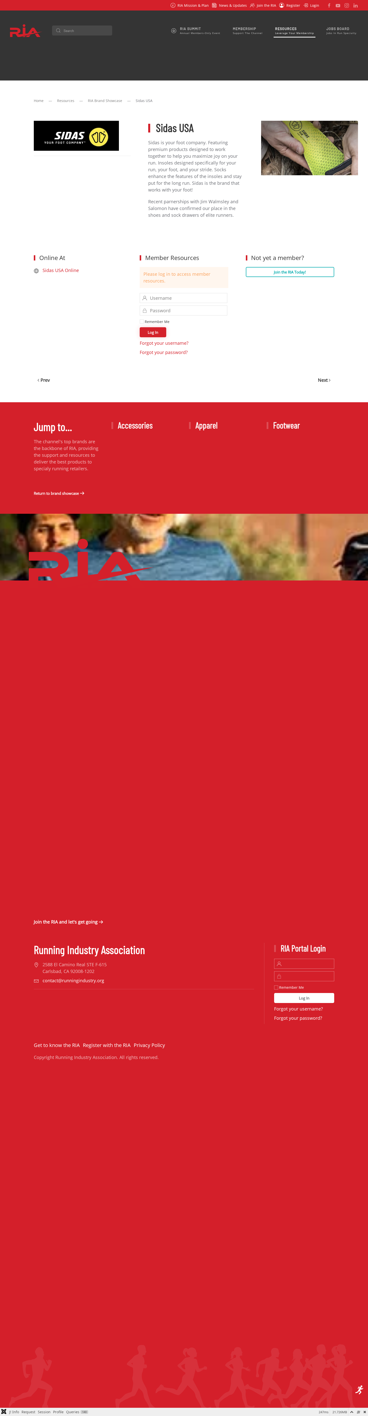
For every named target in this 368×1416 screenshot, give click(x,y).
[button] (196, 30)
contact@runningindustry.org (73, 981)
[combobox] (82, 31)
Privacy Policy (149, 1045)
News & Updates (233, 5)
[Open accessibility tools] (359, 1390)
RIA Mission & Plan (193, 5)
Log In (153, 332)
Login (314, 5)
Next (323, 380)
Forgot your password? (164, 352)
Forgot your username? (164, 343)
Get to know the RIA (57, 1045)
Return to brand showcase (56, 493)
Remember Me (156, 321)
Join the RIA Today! (290, 272)
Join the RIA (266, 5)
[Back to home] (26, 30)
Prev (45, 380)
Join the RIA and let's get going (66, 922)
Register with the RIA (107, 1045)
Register (293, 5)
